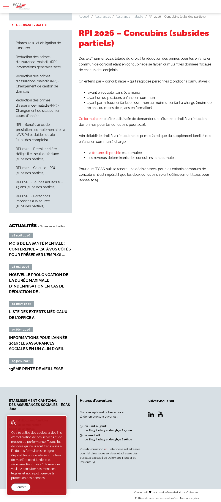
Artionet (159, 492)
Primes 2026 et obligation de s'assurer (38, 45)
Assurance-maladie (32, 25)
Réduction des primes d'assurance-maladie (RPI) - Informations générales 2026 (38, 62)
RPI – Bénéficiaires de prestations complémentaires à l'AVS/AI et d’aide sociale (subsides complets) (40, 132)
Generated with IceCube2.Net (182, 492)
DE (215, 17)
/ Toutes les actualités (51, 226)
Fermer (21, 487)
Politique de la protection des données (156, 498)
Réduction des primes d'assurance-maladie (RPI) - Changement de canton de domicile (38, 83)
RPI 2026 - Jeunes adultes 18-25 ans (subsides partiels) (39, 184)
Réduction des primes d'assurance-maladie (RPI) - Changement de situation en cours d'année (38, 108)
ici (106, 449)
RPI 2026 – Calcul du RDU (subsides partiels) (36, 170)
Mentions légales (189, 498)
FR (208, 17)
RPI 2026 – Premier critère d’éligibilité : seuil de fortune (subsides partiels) (37, 154)
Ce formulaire (90, 119)
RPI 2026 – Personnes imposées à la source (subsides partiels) (33, 201)
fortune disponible (106, 153)
